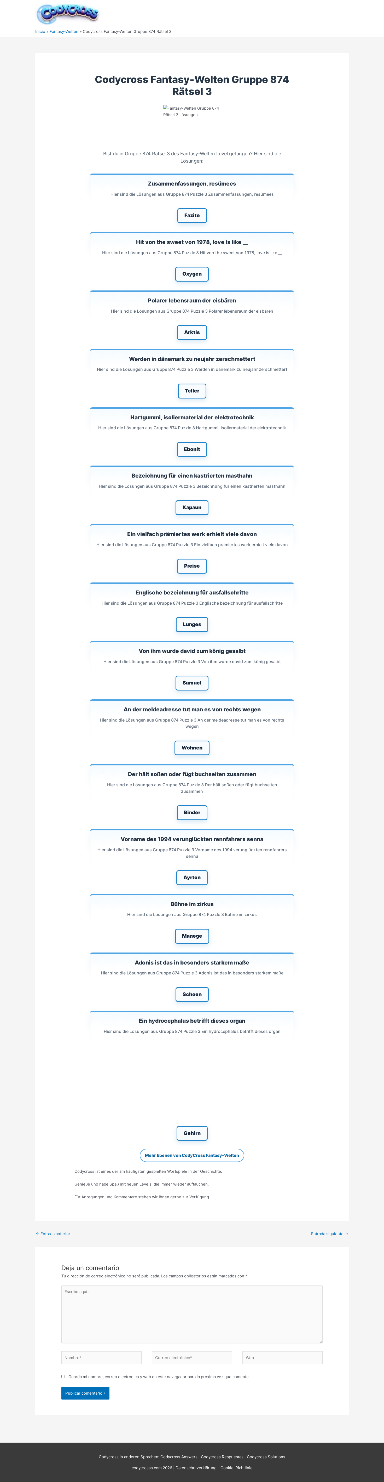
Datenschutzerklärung (197, 1467)
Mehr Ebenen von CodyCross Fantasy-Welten (192, 1155)
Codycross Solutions (266, 1456)
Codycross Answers (178, 1456)
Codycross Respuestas (222, 1456)
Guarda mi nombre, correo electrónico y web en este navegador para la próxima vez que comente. (159, 1376)
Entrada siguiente (329, 1233)
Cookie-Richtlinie (236, 1467)
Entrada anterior (53, 1233)
